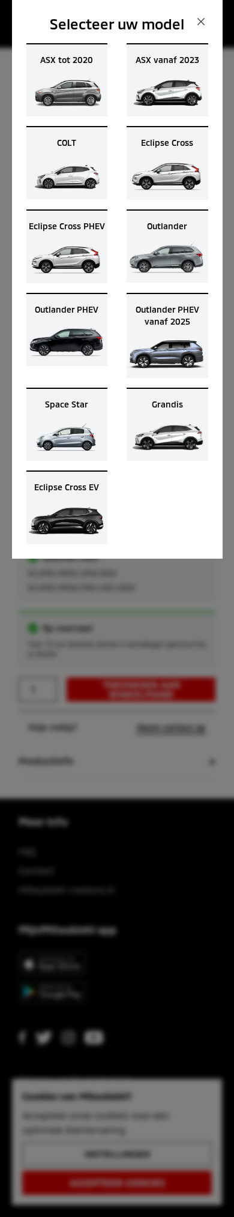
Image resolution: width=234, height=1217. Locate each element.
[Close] (201, 21)
